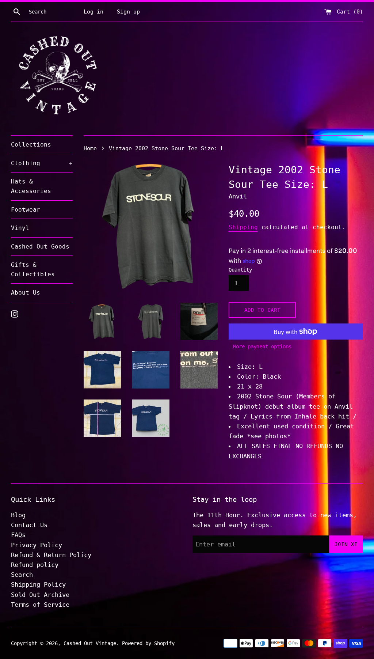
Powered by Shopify (148, 643)
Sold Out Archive (40, 594)
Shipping (243, 227)
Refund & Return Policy (51, 554)
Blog (18, 515)
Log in (93, 11)
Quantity (240, 270)
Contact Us (29, 525)
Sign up (128, 11)
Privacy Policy (36, 545)
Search (22, 574)
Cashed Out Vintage (90, 643)
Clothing (42, 163)
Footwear (25, 209)
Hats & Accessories (31, 186)
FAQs (18, 534)
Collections (31, 144)
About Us (25, 292)
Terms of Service (40, 604)
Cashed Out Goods (40, 246)
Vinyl (20, 227)
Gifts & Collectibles (33, 269)
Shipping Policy (38, 584)
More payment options (262, 346)
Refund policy (34, 564)
